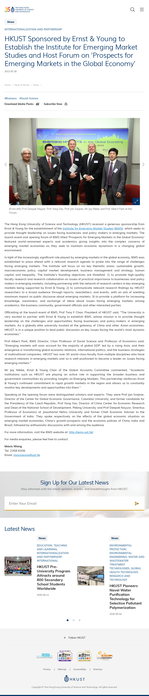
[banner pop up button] (136, 201)
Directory (97, 669)
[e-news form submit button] (137, 503)
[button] (68, 620)
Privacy (47, 669)
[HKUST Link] (19, 9)
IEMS (118, 228)
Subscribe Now (53, 104)
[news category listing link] (33, 29)
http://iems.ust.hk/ (81, 432)
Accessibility (79, 669)
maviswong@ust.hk (26, 455)
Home (8, 84)
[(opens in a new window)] (64, 656)
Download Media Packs (19, 104)
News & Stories (22, 84)
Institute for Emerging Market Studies (88, 228)
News (36, 84)
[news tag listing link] (11, 98)
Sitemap (62, 669)
